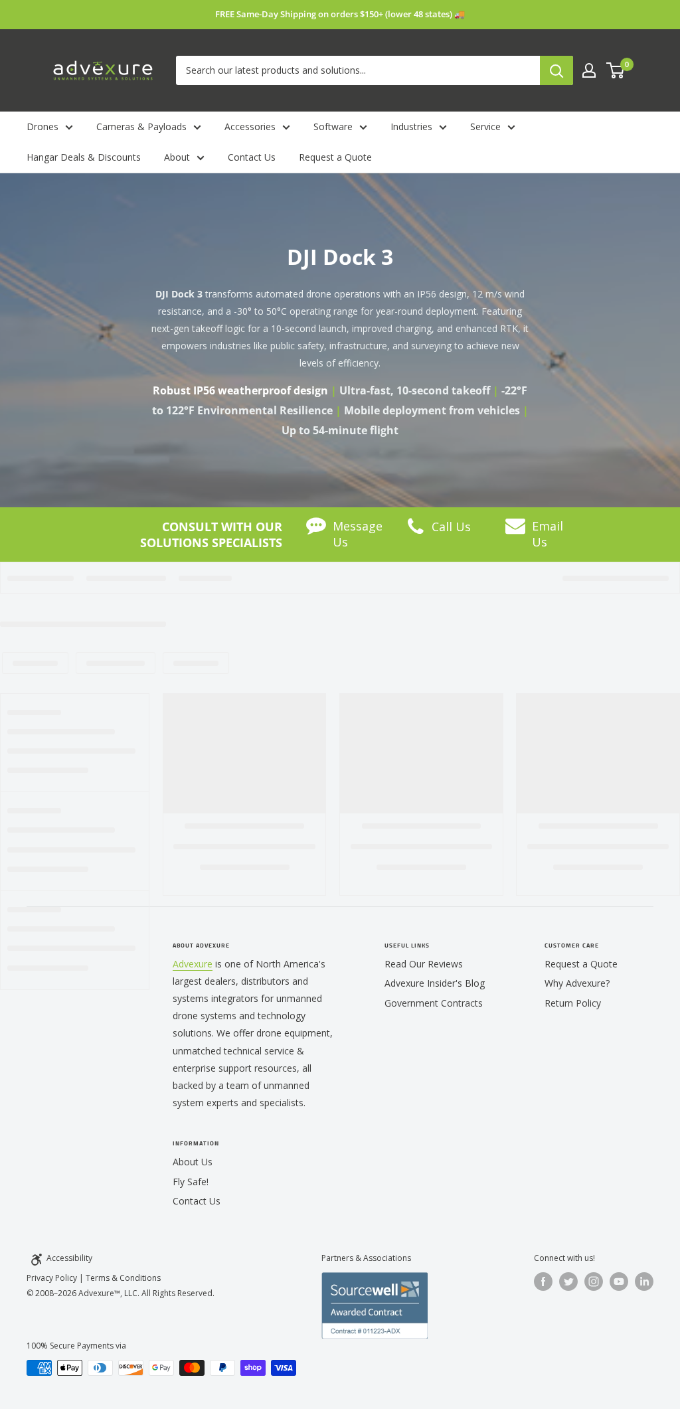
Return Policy (573, 1003)
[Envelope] (515, 529)
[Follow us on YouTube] (619, 1281)
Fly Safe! (191, 1181)
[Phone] (416, 530)
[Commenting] (316, 528)
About (177, 157)
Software (333, 126)
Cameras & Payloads (141, 126)
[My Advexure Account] (589, 70)
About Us (192, 1161)
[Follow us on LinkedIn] (644, 1281)
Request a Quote (335, 157)
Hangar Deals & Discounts (84, 157)
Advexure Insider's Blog (434, 983)
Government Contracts (433, 1003)
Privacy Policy (52, 1278)
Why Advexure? (577, 983)
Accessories (250, 126)
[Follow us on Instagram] (593, 1281)
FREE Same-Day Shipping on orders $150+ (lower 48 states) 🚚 (340, 14)
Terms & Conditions (123, 1278)
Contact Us (252, 157)
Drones (42, 126)
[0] (616, 70)
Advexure (192, 963)
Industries (411, 126)
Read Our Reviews (423, 963)
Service (485, 126)
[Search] (556, 70)
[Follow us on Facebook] (543, 1281)
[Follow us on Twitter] (568, 1281)
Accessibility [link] (69, 1258)
